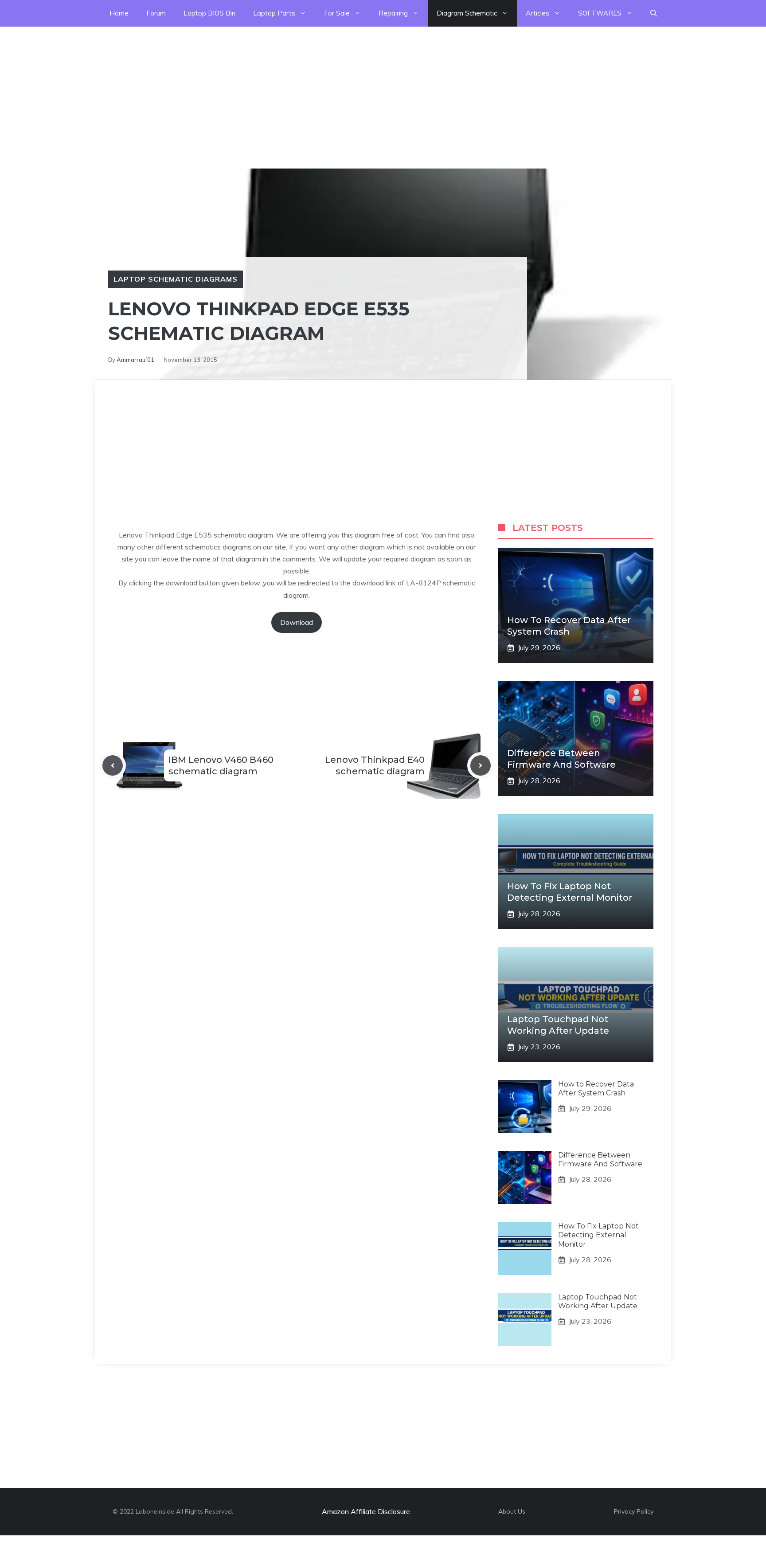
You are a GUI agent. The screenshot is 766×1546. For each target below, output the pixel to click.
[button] (653, 13)
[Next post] (480, 765)
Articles (537, 13)
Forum (156, 13)
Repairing (393, 13)
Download (296, 622)
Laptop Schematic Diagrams (175, 279)
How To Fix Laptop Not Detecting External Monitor (598, 1235)
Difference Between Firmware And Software (600, 1160)
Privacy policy (633, 1511)
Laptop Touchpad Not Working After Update (597, 1302)
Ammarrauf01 (135, 359)
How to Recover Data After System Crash (596, 1089)
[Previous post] (112, 765)
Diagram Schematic (467, 13)
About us (511, 1511)
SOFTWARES (599, 13)
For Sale (337, 13)
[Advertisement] (266, 89)
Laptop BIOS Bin (209, 13)
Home (119, 13)
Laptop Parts (274, 13)
